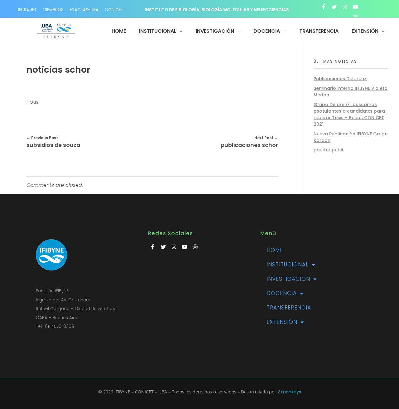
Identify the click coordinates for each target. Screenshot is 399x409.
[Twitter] (334, 7)
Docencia (282, 293)
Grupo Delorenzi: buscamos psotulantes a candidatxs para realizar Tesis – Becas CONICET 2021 (349, 114)
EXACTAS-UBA (84, 10)
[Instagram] (344, 7)
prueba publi (328, 150)
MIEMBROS (53, 10)
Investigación (288, 279)
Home (275, 250)
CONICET (114, 10)
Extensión (282, 322)
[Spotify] (355, 16)
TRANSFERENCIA (289, 307)
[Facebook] (323, 7)
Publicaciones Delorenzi (340, 78)
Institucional (288, 264)
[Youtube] (355, 7)
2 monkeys (289, 392)
